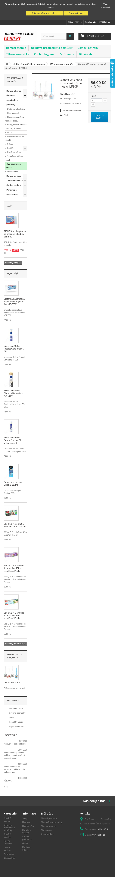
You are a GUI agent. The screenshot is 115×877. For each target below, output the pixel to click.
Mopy (9, 132)
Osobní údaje (47, 834)
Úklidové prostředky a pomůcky (52, 48)
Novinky (26, 822)
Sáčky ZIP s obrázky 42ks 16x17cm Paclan (14, 525)
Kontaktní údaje (16, 722)
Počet (93, 96)
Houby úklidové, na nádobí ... (14, 138)
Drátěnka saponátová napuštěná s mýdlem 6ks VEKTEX (14, 302)
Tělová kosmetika (17, 54)
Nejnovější (13, 273)
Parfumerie (66, 54)
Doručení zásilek (16, 708)
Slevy (10, 205)
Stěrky (10, 144)
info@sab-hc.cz (98, 835)
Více (6, 787)
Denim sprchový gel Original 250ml (13, 483)
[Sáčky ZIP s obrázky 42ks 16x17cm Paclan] (11, 513)
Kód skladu (65, 94)
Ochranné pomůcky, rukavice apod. (15, 119)
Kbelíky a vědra (14, 152)
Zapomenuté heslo (17, 726)
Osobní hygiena (44, 54)
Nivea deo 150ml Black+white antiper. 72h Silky (13, 393)
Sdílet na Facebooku (71, 110)
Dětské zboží (87, 54)
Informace (13, 700)
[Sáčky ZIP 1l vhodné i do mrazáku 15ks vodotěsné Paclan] (11, 601)
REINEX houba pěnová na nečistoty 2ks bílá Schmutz (15, 234)
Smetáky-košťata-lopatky (14, 158)
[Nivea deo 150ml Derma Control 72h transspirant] (11, 426)
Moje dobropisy (48, 826)
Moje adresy (46, 830)
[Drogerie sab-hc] (20, 36)
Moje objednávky (49, 818)
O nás (11, 717)
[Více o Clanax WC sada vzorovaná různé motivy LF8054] (11, 672)
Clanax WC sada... (13, 682)
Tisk (66, 115)
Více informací (105, 5)
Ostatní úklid (12, 171)
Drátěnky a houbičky (16, 109)
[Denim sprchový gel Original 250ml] (11, 471)
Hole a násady (13, 113)
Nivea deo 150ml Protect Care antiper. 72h (14, 349)
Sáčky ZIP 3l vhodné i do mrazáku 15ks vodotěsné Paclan (14, 568)
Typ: (62, 98)
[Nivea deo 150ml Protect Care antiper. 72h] (11, 335)
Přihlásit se (104, 22)
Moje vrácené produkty (51, 822)
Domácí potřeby (88, 48)
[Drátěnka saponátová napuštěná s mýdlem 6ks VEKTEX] (11, 288)
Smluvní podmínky (17, 713)
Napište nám (91, 22)
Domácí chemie (16, 48)
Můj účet (47, 813)
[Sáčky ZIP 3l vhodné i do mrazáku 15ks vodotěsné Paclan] (11, 554)
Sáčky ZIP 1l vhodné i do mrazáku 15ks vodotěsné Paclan (14, 615)
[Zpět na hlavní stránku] (7, 64)
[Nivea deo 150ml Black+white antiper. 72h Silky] (11, 379)
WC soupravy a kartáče (13, 166)
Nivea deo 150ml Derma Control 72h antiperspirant (13, 440)
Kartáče (10, 148)
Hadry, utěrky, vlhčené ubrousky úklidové (16, 127)
